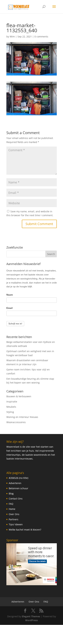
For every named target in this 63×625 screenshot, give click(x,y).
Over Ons (14, 514)
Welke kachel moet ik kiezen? (25, 529)
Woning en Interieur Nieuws (22, 417)
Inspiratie (11, 401)
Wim (12, 36)
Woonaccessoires (16, 422)
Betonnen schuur (18, 488)
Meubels (11, 406)
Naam (9, 294)
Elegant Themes (31, 616)
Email (9, 308)
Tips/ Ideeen (16, 524)
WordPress (31, 620)
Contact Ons (16, 498)
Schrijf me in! (15, 323)
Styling (10, 412)
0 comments (41, 36)
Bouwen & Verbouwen (18, 396)
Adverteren (15, 483)
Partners (13, 519)
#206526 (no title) (18, 477)
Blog (11, 493)
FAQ (11, 503)
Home (12, 509)
